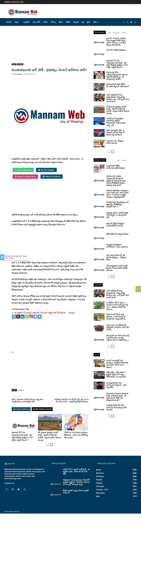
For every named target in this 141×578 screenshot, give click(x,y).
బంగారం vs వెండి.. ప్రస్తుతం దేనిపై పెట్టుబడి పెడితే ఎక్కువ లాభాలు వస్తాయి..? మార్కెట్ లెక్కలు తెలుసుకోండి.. (116, 41)
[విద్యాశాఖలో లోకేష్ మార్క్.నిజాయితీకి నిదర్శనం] (99, 168)
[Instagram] (127, 22)
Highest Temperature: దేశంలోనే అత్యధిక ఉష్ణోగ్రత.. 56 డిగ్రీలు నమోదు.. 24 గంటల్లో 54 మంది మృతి (76, 482)
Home (8, 22)
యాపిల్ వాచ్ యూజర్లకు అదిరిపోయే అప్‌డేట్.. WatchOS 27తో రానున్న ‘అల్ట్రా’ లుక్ (115, 121)
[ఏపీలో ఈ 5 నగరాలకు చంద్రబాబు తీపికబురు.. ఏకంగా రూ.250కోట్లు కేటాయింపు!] (76, 422)
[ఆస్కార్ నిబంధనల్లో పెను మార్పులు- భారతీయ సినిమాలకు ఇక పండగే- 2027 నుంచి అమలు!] (99, 363)
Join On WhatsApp (24, 170)
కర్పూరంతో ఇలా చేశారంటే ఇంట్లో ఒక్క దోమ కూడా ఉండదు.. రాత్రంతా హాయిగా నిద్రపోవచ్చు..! (117, 337)
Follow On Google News (26, 176)
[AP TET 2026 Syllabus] (99, 53)
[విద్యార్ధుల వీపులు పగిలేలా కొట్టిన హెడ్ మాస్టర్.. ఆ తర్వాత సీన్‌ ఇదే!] (99, 215)
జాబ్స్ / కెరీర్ (36, 22)
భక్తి (83, 22)
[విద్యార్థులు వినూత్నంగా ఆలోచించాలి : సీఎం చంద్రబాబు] (99, 247)
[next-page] (51, 444)
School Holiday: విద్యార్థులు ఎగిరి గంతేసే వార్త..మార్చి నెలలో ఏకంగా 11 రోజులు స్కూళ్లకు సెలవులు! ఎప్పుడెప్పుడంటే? (117, 193)
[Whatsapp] (27, 317)
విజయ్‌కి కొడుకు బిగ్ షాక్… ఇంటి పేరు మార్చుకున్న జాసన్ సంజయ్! (116, 407)
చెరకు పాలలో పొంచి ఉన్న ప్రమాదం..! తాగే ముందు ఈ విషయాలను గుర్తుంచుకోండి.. (116, 316)
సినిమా (45, 22)
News (14, 64)
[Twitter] (135, 22)
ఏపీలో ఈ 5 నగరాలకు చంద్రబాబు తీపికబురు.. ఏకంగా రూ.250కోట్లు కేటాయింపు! (76, 434)
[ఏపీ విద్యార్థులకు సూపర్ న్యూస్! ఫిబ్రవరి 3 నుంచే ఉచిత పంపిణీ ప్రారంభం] (99, 268)
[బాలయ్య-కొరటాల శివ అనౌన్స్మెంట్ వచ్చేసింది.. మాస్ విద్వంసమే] (99, 385)
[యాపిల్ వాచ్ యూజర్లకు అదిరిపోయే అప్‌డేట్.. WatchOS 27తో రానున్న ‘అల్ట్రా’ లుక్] (99, 121)
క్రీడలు (61, 22)
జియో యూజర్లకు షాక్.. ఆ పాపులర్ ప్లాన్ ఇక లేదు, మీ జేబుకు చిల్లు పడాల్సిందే (115, 132)
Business (116, 33)
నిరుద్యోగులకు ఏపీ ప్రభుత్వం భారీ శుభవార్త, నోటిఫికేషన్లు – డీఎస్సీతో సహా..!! (117, 204)
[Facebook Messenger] (40, 317)
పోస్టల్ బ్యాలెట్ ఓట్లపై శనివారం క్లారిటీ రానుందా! (76, 491)
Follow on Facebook (52, 176)
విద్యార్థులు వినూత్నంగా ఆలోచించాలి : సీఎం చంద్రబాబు (117, 245)
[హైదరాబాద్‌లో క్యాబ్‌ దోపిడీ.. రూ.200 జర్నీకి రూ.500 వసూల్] (99, 87)
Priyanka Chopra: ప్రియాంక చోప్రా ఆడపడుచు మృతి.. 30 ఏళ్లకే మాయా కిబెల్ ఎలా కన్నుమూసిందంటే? (117, 396)
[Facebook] (123, 22)
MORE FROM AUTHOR (42, 409)
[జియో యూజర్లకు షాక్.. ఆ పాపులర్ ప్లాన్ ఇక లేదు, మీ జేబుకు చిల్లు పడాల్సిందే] (99, 133)
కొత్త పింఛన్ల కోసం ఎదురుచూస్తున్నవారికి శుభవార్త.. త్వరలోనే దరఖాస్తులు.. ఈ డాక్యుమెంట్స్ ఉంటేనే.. (117, 75)
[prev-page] (47, 444)
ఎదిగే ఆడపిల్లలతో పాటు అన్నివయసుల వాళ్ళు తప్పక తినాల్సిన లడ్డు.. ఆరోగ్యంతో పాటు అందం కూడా (117, 98)
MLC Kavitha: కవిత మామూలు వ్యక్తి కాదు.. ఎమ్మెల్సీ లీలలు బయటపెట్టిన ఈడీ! (28, 400)
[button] (135, 2)
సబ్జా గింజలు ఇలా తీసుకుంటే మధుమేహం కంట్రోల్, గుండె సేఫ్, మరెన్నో (117, 327)
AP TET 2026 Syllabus (116, 50)
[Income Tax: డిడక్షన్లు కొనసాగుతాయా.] (99, 143)
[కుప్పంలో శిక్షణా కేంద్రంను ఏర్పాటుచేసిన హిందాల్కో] (99, 226)
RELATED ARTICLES (21, 409)
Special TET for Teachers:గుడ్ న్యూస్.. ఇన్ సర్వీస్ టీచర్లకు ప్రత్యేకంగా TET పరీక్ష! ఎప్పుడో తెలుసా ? (22, 436)
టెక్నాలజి (76, 22)
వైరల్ (88, 22)
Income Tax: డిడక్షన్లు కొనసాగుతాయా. (114, 142)
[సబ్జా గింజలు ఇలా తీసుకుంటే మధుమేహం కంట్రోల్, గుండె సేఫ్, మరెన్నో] (99, 327)
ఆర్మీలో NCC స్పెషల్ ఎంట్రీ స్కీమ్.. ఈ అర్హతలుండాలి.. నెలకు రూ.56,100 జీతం (76, 471)
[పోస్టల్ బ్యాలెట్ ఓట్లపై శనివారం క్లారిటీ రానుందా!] (55, 493)
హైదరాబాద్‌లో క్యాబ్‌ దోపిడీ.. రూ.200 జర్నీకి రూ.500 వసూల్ (117, 85)
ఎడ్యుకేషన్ (26, 22)
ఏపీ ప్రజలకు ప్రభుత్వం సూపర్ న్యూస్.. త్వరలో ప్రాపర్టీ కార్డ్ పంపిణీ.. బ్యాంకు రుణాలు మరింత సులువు (49, 436)
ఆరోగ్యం (53, 22)
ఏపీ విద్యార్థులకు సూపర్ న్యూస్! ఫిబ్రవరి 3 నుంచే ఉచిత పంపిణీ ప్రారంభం (117, 268)
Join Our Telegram (48, 170)
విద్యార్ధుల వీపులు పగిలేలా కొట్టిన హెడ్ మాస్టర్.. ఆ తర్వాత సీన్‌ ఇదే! (117, 215)
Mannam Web (18, 74)
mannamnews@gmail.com (26, 483)
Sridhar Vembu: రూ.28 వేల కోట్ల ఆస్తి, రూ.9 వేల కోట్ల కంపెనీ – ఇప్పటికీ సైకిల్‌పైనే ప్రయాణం (71, 400)
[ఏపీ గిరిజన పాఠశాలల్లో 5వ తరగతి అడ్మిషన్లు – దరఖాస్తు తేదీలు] (99, 258)
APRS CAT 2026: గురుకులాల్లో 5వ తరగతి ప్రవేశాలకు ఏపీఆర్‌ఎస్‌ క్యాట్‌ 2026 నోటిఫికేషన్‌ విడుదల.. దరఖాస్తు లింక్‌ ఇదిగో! (116, 180)
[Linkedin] (22, 317)
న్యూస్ (16, 22)
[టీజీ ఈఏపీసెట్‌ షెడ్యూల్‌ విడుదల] (99, 236)
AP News (20, 64)
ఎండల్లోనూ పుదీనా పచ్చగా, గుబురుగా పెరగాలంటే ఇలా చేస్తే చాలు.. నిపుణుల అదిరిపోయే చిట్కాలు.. (117, 305)
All (109, 33)
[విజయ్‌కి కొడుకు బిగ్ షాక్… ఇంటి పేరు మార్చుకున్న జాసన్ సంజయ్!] (99, 408)
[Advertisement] (50, 47)
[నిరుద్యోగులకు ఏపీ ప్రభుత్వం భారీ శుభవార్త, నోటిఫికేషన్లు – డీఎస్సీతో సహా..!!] (99, 205)
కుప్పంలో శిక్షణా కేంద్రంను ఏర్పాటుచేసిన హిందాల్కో (115, 224)
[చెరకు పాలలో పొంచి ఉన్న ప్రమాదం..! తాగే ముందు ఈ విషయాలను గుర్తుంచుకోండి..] (99, 317)
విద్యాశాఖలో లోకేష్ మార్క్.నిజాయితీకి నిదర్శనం (115, 167)
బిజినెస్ (68, 22)
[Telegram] (131, 22)
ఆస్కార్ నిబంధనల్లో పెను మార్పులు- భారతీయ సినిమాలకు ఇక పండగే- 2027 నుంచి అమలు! (117, 363)
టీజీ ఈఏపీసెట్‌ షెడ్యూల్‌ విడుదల (117, 234)
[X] (18, 317)
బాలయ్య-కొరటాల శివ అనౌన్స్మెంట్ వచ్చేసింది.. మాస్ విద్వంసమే (116, 385)
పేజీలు (95, 22)
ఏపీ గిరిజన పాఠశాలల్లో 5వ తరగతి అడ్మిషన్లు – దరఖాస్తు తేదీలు (116, 257)
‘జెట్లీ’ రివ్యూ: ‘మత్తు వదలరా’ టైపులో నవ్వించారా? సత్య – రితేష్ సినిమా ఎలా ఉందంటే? (116, 374)
